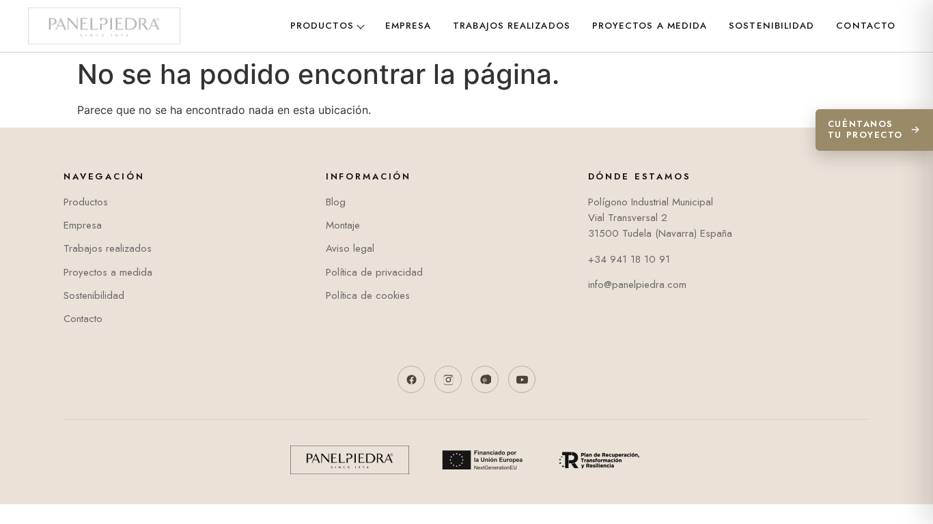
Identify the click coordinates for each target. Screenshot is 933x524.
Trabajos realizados (511, 25)
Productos (322, 25)
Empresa (408, 25)
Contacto (865, 25)
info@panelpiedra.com (637, 284)
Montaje (343, 225)
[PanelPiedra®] (104, 26)
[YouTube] (521, 379)
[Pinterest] (485, 379)
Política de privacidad (374, 272)
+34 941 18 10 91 (629, 259)
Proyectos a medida (649, 25)
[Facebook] (411, 379)
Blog (336, 201)
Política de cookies (368, 295)
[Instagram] (448, 379)
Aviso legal (350, 248)
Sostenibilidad (771, 25)
